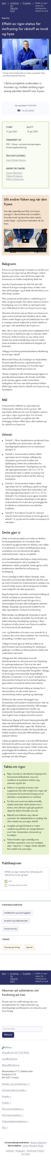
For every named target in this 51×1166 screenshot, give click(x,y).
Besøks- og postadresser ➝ (16, 1084)
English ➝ (6, 1103)
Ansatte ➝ (6, 1097)
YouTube (25, 1154)
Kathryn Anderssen (15, 179)
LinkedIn (10, 1151)
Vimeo (41, 1151)
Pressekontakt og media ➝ (14, 1090)
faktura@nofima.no (10, 1065)
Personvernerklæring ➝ (13, 1109)
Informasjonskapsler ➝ (12, 1115)
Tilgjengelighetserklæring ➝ (15, 1122)
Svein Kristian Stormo (16, 160)
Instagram (20, 1151)
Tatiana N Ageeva (14, 176)
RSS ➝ (5, 1128)
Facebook (31, 1151)
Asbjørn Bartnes (38, 1143)
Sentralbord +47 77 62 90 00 (15, 1053)
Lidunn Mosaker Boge (32, 1146)
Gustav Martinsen (14, 173)
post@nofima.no (9, 1059)
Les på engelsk (28, 110)
